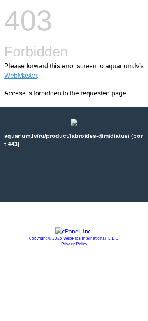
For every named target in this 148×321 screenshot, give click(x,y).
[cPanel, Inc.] (74, 231)
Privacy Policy (74, 244)
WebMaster (20, 75)
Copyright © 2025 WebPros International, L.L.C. (74, 238)
